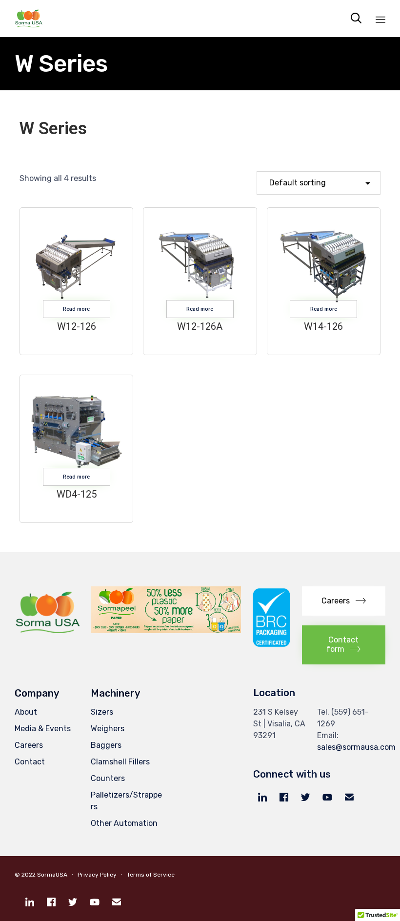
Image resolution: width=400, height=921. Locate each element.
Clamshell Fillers (120, 761)
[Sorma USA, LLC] (29, 18)
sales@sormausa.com (356, 747)
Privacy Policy (97, 874)
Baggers (106, 745)
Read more (76, 309)
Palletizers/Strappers (126, 800)
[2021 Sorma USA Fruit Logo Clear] (48, 635)
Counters (108, 778)
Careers (29, 745)
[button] (343, 601)
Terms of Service (150, 874)
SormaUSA (52, 874)
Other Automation (124, 823)
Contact (30, 761)
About (26, 712)
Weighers (107, 728)
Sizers (102, 712)
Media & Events (43, 728)
